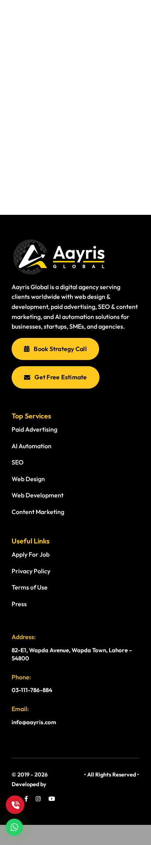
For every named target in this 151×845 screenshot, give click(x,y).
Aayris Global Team (72, 784)
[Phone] (15, 804)
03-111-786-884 (32, 690)
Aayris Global (66, 774)
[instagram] (38, 799)
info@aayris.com (34, 722)
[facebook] (26, 799)
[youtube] (51, 799)
